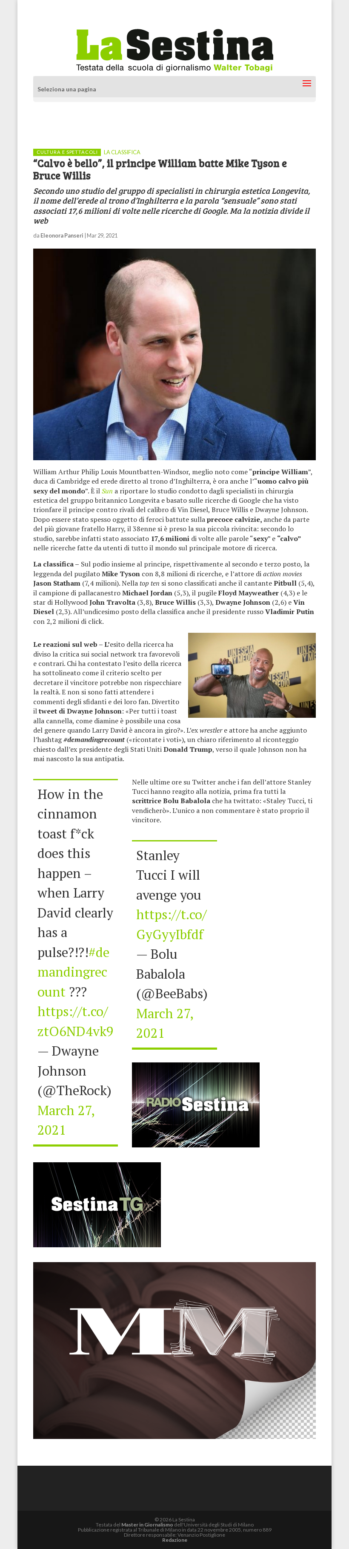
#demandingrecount (73, 971)
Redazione (174, 1540)
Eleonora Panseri (61, 235)
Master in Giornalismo (147, 1524)
